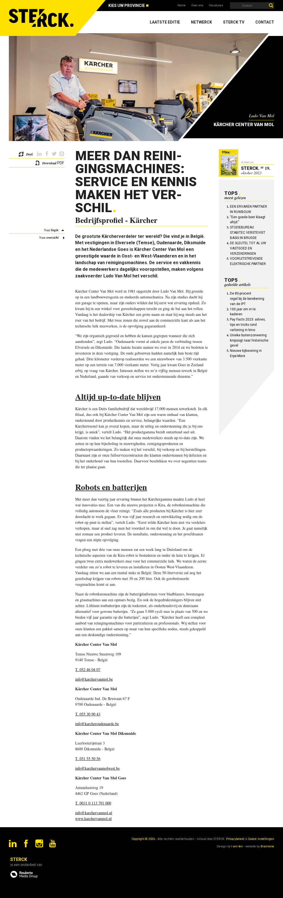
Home (181, 5)
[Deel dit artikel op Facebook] (46, 154)
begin (55, 230)
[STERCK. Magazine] (42, 18)
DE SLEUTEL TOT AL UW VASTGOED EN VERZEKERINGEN (248, 248)
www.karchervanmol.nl (93, 818)
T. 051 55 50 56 (87, 758)
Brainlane (267, 846)
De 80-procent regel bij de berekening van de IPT (247, 298)
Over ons (197, 5)
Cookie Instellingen (261, 839)
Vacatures (216, 5)
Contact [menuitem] (264, 22)
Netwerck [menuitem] (201, 22)
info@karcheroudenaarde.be (97, 723)
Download (49, 163)
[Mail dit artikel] (61, 154)
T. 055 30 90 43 (87, 714)
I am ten (237, 846)
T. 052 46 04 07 (87, 669)
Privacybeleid (235, 839)
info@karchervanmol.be (94, 679)
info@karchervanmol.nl (93, 812)
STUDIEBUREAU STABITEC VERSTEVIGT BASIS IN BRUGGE (247, 232)
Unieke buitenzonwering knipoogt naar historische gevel (249, 340)
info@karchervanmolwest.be (97, 768)
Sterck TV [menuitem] (233, 22)
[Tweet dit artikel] (54, 154)
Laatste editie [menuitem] (165, 22)
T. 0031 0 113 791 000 (93, 803)
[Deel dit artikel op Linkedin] (39, 154)
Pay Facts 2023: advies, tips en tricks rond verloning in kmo (248, 324)
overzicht (52, 237)
